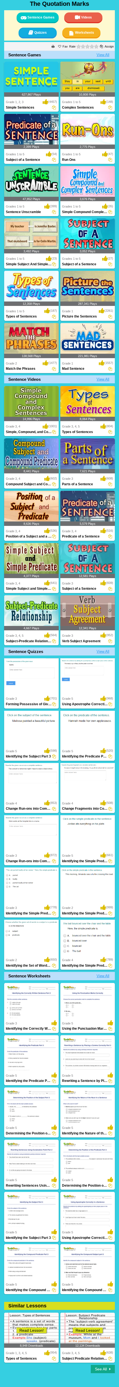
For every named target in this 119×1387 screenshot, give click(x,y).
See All (101, 1369)
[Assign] (54, 107)
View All (103, 55)
